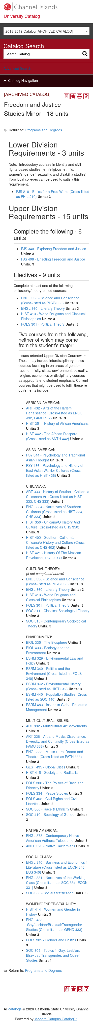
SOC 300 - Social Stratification (49, 892)
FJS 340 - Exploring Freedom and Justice (53, 248)
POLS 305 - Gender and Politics (51, 939)
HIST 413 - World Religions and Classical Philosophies (51, 597)
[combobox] (46, 31)
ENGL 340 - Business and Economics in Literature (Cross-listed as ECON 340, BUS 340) (57, 867)
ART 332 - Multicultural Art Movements (56, 725)
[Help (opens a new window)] (86, 96)
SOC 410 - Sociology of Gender (51, 814)
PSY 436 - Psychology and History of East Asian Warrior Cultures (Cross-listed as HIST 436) (54, 470)
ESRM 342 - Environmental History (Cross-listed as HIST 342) (53, 686)
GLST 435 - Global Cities (45, 766)
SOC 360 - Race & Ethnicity (47, 809)
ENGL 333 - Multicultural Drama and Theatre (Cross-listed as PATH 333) (54, 754)
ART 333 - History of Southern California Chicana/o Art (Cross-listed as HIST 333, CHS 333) (57, 496)
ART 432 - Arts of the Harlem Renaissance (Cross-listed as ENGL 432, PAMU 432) (54, 412)
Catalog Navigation (23, 80)
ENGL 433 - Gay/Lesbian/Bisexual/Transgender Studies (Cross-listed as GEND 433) (54, 924)
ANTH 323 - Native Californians (50, 845)
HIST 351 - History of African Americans (57, 423)
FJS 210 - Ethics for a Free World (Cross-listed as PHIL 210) (52, 194)
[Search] (85, 54)
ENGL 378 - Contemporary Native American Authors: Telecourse (52, 838)
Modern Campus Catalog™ (55, 1018)
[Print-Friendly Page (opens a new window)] (79, 96)
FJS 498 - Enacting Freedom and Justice (53, 259)
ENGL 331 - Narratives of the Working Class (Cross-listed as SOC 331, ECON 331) (57, 882)
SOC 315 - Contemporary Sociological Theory (56, 623)
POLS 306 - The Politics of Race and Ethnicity (55, 785)
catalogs (15, 1008)
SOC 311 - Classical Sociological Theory (57, 610)
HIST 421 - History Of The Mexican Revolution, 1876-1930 (53, 555)
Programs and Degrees (43, 129)
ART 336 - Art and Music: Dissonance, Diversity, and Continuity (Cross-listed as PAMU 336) (57, 741)
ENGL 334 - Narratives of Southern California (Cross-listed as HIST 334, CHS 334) (54, 511)
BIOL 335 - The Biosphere (46, 642)
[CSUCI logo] (46, 6)
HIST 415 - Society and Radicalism (53, 772)
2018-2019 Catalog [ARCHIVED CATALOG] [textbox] (39, 31)
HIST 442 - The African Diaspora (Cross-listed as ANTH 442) (51, 436)
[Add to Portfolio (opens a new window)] (73, 96)
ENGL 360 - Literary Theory (43, 308)
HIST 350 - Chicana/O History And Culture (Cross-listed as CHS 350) (53, 524)
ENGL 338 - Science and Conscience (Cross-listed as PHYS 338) (50, 300)
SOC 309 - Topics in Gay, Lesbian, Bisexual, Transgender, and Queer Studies (53, 955)
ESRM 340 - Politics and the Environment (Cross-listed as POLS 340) (54, 673)
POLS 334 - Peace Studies (47, 793)
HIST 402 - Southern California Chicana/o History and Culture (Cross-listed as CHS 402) (56, 542)
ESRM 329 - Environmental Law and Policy (54, 661)
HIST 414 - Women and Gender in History (53, 912)
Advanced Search (17, 68)
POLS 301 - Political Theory (42, 324)
